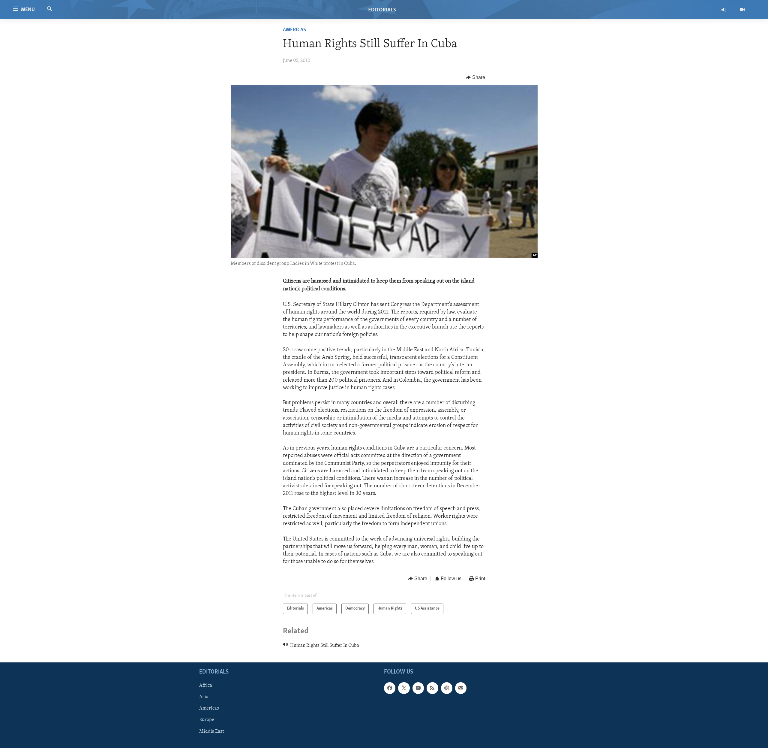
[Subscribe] (460, 688)
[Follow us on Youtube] (418, 688)
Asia (203, 697)
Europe (206, 720)
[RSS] (432, 688)
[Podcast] (446, 688)
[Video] (742, 9)
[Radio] (724, 9)
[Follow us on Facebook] (389, 688)
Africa (205, 685)
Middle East (211, 731)
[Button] (475, 77)
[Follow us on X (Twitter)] (404, 688)
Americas (294, 30)
